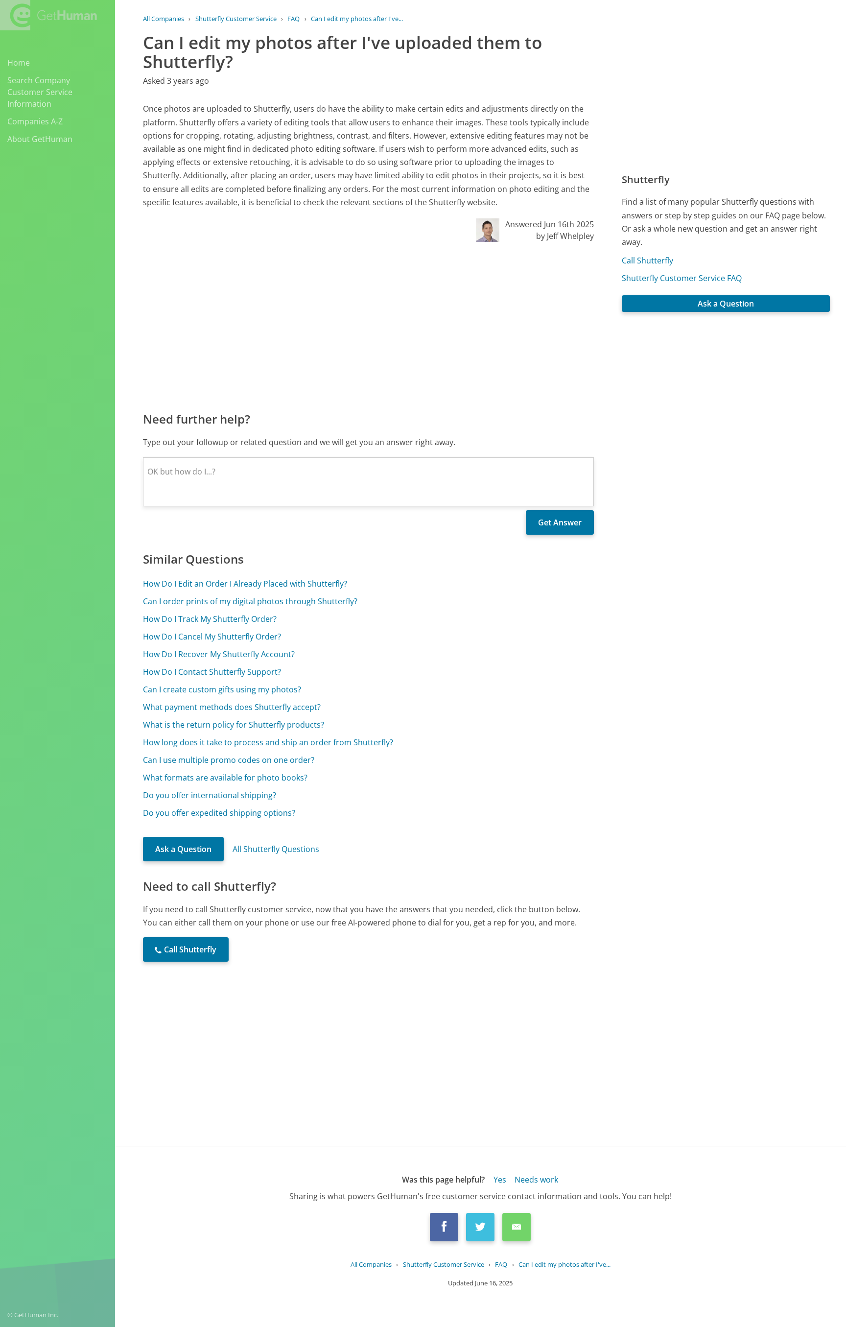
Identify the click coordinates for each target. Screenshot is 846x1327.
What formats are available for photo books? (225, 777)
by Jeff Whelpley (565, 236)
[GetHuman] (48, 15)
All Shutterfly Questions (276, 849)
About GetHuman (39, 139)
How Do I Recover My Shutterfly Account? (219, 654)
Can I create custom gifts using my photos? (222, 689)
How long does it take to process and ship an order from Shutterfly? (268, 742)
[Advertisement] (368, 326)
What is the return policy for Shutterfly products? (233, 724)
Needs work (536, 1179)
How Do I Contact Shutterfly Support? (212, 671)
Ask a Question (183, 849)
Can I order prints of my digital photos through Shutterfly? (250, 601)
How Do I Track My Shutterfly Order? (210, 619)
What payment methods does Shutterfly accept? (232, 707)
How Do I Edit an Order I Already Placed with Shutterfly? (245, 583)
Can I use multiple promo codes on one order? (228, 760)
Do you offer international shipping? (209, 795)
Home (18, 62)
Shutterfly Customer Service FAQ (682, 278)
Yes (500, 1179)
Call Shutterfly (647, 260)
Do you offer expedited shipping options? (219, 812)
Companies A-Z (35, 121)
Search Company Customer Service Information (39, 92)
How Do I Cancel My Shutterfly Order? (212, 636)
